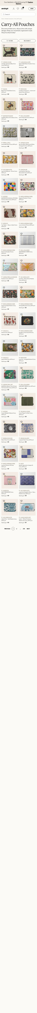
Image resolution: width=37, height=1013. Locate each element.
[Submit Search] (4, 14)
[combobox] (18, 14)
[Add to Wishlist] (4, 46)
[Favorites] (18, 8)
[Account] (13, 8)
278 (24, 529)
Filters (11, 40)
